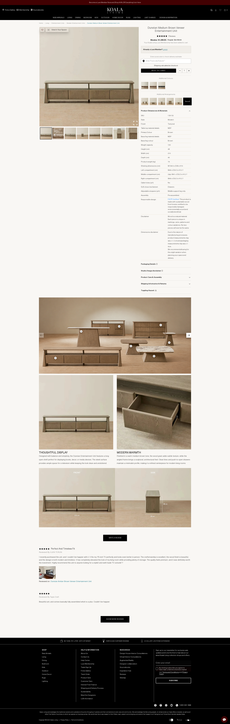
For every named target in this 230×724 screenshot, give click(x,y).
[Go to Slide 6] (107, 133)
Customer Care (86, 681)
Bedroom (87, 18)
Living (69, 18)
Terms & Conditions (77, 720)
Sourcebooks (38, 10)
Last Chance (150, 18)
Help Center (85, 660)
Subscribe (173, 681)
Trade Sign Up (86, 667)
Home (41, 23)
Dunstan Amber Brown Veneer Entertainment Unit (71, 581)
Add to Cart (159, 71)
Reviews (123, 674)
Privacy (185, 672)
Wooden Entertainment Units (76, 23)
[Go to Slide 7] (119, 133)
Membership (24, 10)
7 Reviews (171, 36)
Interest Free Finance (89, 685)
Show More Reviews (115, 619)
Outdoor (105, 18)
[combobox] (166, 61)
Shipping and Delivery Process (92, 688)
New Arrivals (58, 18)
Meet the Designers (88, 695)
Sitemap (123, 678)
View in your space (59, 30)
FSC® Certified (173, 199)
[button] (211, 10)
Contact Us (85, 657)
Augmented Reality (126, 660)
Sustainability (86, 692)
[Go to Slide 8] (131, 133)
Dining (78, 18)
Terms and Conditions (170, 672)
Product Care (86, 678)
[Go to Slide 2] (58, 133)
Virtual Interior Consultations (130, 657)
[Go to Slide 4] (83, 133)
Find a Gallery (10, 10)
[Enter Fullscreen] (135, 123)
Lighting (137, 18)
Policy (161, 674)
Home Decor (117, 18)
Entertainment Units (58, 23)
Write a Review (115, 538)
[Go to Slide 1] (46, 133)
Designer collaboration (128, 664)
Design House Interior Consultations (133, 653)
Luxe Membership (87, 664)
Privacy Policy (64, 720)
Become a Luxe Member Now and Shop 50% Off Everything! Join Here (115, 2)
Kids (96, 18)
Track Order (85, 674)
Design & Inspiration (168, 18)
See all (187, 101)
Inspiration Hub (125, 671)
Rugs (128, 18)
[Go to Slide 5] (95, 133)
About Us (84, 653)
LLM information (87, 699)
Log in (165, 49)
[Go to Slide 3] (70, 133)
